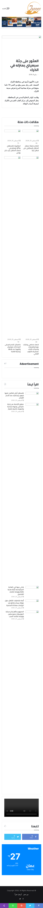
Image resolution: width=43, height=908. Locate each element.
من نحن (25, 894)
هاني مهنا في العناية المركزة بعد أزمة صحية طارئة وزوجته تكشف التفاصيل (16, 591)
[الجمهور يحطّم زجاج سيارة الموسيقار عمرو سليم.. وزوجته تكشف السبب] (32, 701)
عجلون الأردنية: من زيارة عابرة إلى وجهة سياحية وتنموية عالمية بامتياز (15, 406)
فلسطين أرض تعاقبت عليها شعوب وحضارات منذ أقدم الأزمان (14, 395)
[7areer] (32, 8)
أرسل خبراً (18, 894)
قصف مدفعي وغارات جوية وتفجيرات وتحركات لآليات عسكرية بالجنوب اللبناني (31, 349)
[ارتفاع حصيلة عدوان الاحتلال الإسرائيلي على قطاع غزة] (30, 134)
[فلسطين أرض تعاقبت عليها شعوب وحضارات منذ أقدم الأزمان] (32, 396)
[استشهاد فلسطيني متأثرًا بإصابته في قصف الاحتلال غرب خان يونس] (12, 134)
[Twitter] (20, 898)
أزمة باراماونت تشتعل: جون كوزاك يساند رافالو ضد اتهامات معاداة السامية (14, 603)
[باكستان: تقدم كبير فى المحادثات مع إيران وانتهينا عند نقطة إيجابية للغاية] (12, 247)
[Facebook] (23, 898)
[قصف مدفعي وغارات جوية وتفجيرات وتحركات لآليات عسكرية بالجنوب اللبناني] (30, 247)
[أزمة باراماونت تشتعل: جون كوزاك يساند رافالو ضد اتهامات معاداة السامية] (32, 603)
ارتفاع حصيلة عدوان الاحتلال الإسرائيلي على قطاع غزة (31, 148)
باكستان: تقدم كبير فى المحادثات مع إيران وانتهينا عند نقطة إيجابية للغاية (13, 348)
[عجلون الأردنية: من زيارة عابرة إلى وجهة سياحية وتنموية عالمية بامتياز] (32, 493)
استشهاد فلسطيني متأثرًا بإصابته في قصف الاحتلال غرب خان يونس (12, 149)
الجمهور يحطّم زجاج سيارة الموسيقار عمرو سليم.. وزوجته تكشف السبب (15, 614)
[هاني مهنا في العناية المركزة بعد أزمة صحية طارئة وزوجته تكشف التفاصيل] (32, 590)
